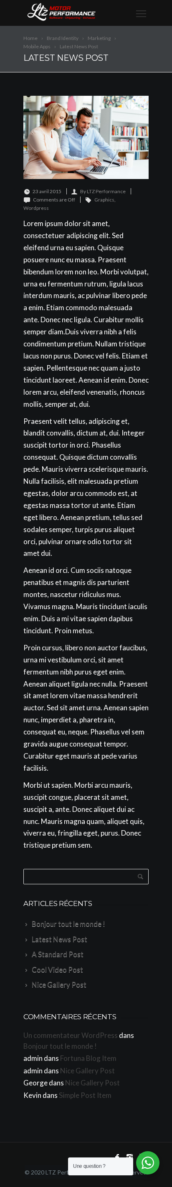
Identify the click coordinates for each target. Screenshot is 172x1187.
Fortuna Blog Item (88, 1058)
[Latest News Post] (86, 137)
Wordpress (36, 208)
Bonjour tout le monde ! (60, 1046)
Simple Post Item (85, 1095)
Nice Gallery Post (87, 1070)
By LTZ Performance (103, 191)
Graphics (104, 200)
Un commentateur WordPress (70, 1035)
